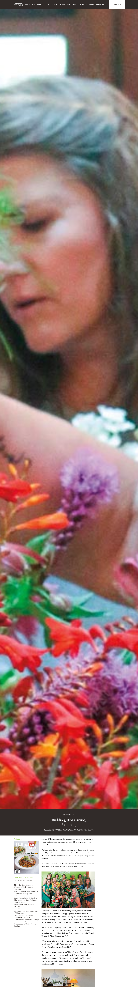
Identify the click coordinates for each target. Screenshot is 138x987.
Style (46, 4)
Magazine (30, 4)
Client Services (96, 4)
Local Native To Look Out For (25, 898)
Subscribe (117, 4)
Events (83, 4)
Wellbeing (72, 4)
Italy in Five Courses (22, 896)
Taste (54, 4)
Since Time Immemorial (23, 909)
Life (39, 4)
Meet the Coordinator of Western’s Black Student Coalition (23, 887)
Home (62, 4)
